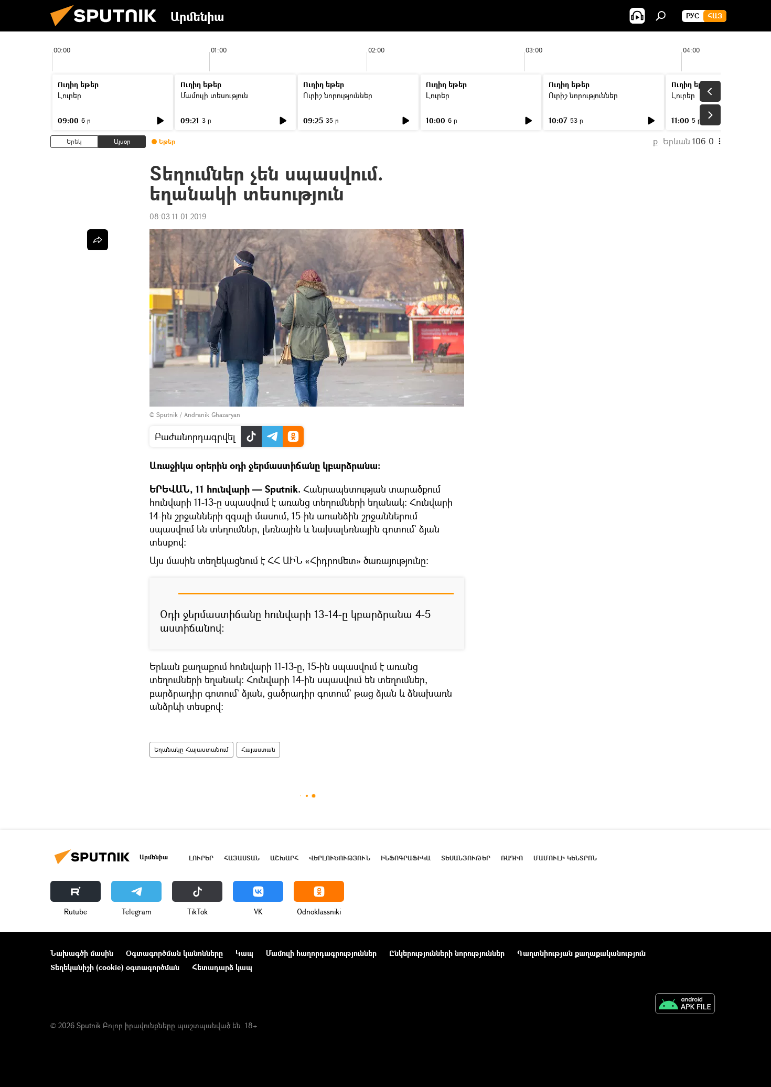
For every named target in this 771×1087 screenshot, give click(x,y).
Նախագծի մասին (81, 953)
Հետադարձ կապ (222, 967)
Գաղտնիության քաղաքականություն (581, 953)
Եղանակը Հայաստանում (191, 749)
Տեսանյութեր (465, 858)
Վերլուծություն (339, 858)
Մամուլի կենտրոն (565, 858)
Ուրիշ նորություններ (337, 95)
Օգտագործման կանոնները (174, 953)
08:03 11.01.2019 (177, 216)
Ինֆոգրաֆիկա (406, 858)
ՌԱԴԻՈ (512, 858)
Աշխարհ (284, 858)
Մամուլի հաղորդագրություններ (321, 953)
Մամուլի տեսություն (214, 95)
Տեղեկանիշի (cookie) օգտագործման (114, 967)
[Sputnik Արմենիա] (107, 29)
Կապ (244, 953)
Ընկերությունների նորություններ (447, 953)
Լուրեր (69, 95)
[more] (97, 239)
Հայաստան (258, 749)
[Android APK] (685, 1004)
